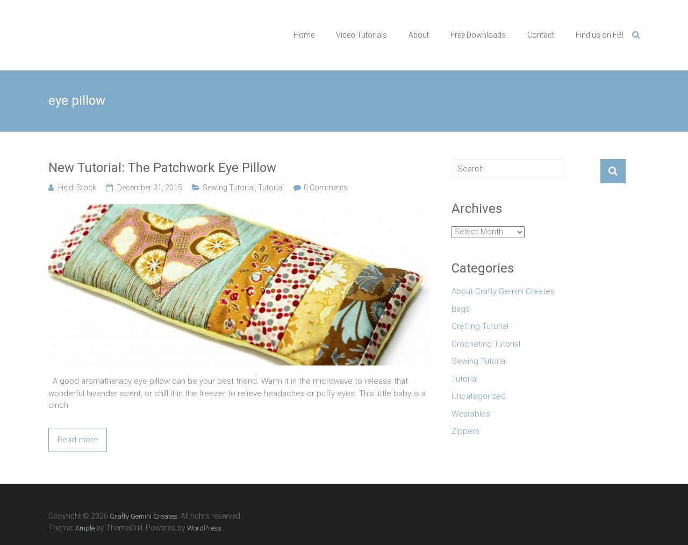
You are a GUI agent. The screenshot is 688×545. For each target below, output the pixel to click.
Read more (78, 439)
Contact (540, 35)
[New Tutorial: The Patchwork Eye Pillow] (239, 210)
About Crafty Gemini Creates (503, 291)
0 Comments (326, 187)
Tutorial (271, 187)
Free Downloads (478, 35)
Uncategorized (479, 396)
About (418, 35)
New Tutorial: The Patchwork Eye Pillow (162, 167)
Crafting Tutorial (480, 326)
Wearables (471, 414)
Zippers (465, 431)
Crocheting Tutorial (486, 344)
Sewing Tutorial (229, 187)
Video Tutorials (361, 35)
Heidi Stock (77, 187)
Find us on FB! (600, 35)
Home (303, 35)
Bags (461, 309)
